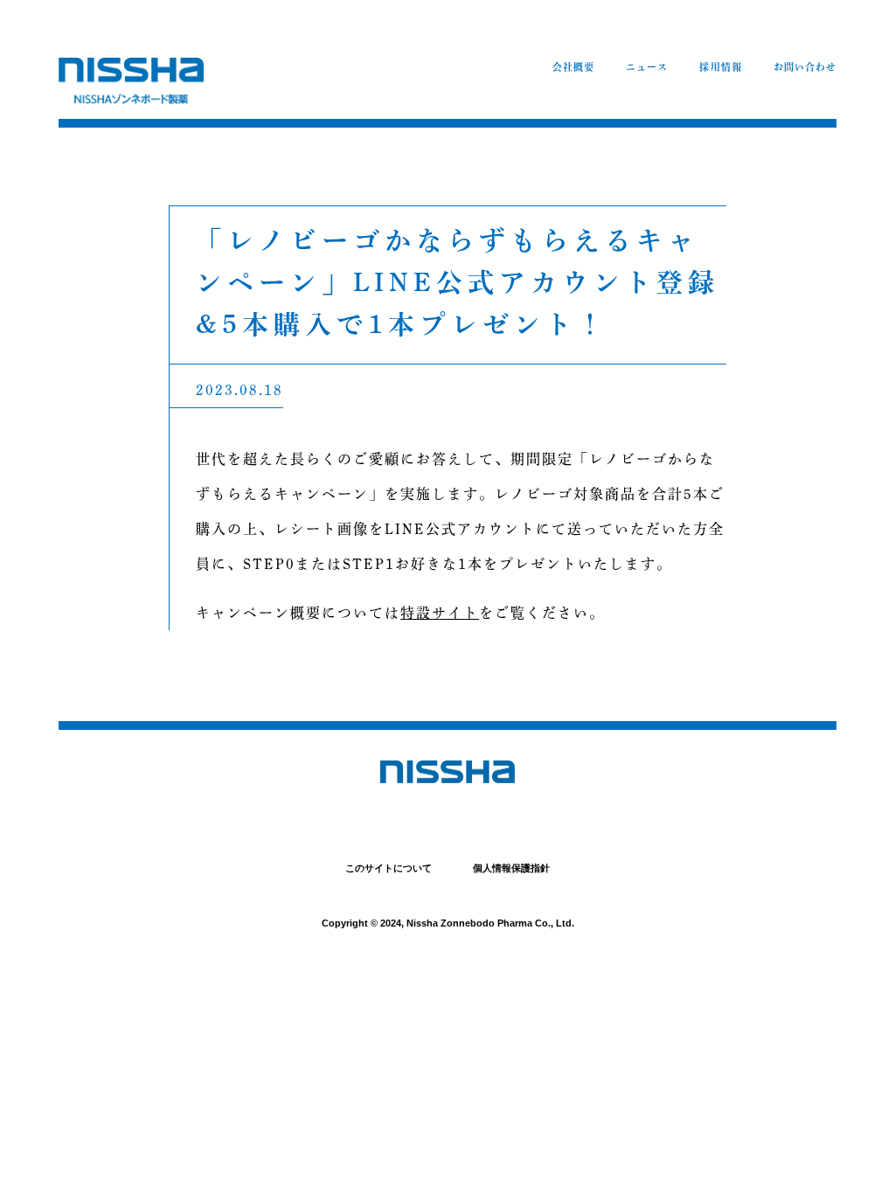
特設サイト (439, 613)
